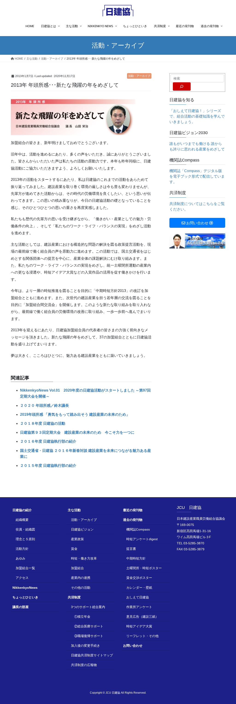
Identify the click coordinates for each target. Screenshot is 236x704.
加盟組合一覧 (25, 568)
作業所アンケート (139, 607)
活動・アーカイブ (139, 76)
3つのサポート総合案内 (88, 607)
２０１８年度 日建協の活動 (42, 423)
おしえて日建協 (137, 597)
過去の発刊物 (132, 520)
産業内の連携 (80, 578)
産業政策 (77, 539)
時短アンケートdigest (142, 539)
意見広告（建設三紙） (142, 616)
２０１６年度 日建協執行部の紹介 (48, 441)
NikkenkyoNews (25, 587)
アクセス (22, 578)
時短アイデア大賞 (139, 626)
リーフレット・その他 (142, 636)
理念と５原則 (25, 539)
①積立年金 (82, 616)
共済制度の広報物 (84, 665)
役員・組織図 (25, 529)
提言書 (131, 549)
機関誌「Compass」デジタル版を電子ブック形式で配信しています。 (197, 176)
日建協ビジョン (82, 529)
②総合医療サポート (88, 626)
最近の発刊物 (132, 510)
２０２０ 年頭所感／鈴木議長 (44, 405)
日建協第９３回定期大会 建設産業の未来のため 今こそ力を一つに (77, 432)
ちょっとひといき (25, 597)
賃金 (74, 549)
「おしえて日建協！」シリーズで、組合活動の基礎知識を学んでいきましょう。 (197, 116)
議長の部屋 (20, 607)
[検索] (182, 86)
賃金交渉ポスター (139, 578)
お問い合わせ (132, 645)
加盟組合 (77, 568)
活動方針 (22, 549)
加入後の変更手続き (85, 645)
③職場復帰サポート (88, 636)
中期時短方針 (136, 558)
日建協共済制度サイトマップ (92, 655)
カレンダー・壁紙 (139, 587)
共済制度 (74, 597)
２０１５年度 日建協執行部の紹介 (48, 465)
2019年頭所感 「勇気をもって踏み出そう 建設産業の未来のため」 (75, 414)
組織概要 (22, 520)
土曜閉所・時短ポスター (144, 568)
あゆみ (20, 558)
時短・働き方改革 (84, 558)
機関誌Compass (138, 529)
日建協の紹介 (22, 510)
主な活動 (74, 510)
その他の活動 (80, 587)
